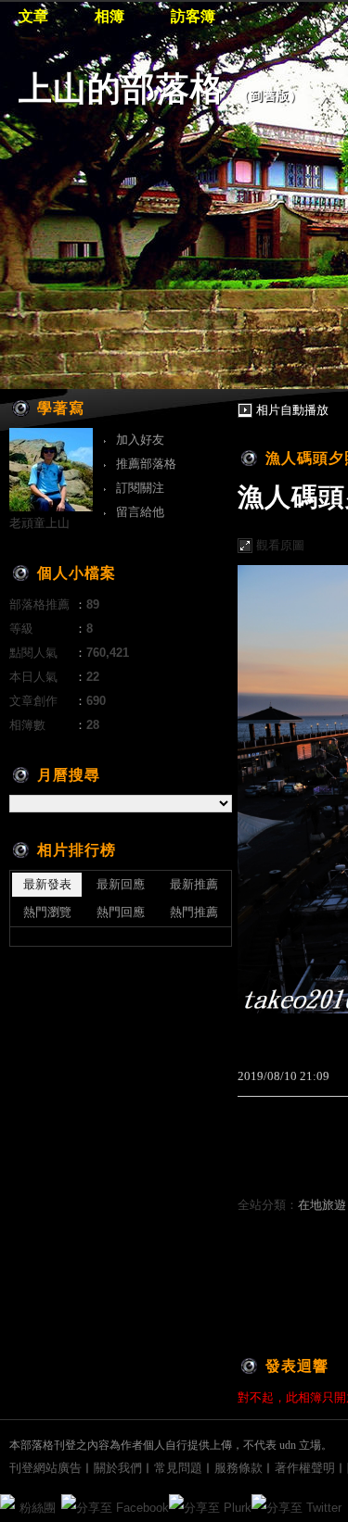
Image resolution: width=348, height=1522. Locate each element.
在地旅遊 (322, 1205)
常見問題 (178, 1468)
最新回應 (121, 884)
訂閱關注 (140, 488)
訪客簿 (193, 16)
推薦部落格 (146, 464)
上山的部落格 (122, 88)
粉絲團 (37, 1508)
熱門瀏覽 (47, 912)
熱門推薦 (194, 912)
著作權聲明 (305, 1468)
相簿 (109, 16)
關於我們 (118, 1468)
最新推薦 (194, 884)
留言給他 (140, 512)
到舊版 (270, 96)
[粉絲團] (7, 1501)
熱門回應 (121, 912)
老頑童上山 (39, 523)
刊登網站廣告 (45, 1468)
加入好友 (140, 440)
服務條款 (238, 1468)
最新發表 (47, 884)
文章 (33, 16)
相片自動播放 (292, 410)
